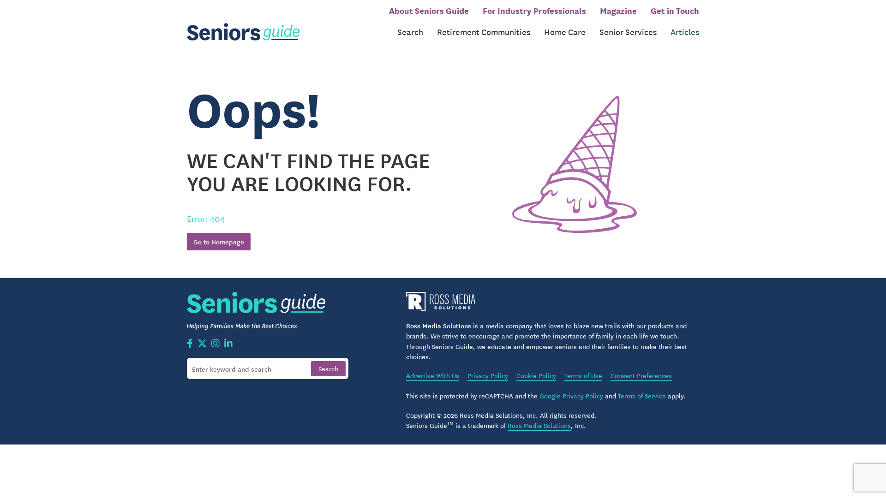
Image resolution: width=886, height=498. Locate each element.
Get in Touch (675, 10)
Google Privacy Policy (571, 396)
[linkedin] (228, 344)
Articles (684, 31)
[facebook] (190, 344)
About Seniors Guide (429, 10)
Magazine (618, 10)
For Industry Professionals (534, 10)
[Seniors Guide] (244, 32)
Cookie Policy (536, 375)
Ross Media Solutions (539, 425)
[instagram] (215, 344)
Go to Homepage (218, 241)
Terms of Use (583, 375)
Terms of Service (642, 396)
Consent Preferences (641, 375)
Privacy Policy (487, 375)
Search (410, 31)
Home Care (565, 31)
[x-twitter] (202, 344)
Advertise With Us (432, 375)
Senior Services (628, 31)
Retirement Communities (483, 31)
